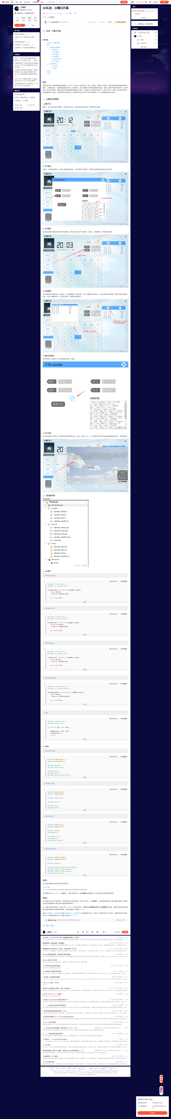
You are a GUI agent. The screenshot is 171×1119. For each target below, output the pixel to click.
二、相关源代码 (52, 64)
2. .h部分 (54, 68)
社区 (20, 2)
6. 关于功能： (55, 61)
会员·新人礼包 (141, 2)
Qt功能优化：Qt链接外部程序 (73, 913)
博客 (12, 2)
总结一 (49, 71)
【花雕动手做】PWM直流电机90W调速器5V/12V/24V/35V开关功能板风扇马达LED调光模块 (26, 65)
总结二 (49, 73)
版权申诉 (103, 1073)
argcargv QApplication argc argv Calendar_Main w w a (59, 731)
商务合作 (63, 1068)
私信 (33, 25)
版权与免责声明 (97, 1073)
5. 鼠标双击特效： (57, 59)
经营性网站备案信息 (97, 1071)
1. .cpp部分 (54, 66)
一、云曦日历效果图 (53, 47)
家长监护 (56, 1073)
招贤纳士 (58, 1068)
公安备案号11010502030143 (59, 1071)
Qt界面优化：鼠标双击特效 (54, 913)
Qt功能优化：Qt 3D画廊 (21, 100)
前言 (48, 45)
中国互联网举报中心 (72, 1073)
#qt (48, 925)
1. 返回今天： (55, 50)
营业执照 (115, 1073)
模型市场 (36, 2)
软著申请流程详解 (22, 34)
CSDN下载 (46, 887)
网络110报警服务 (63, 1073)
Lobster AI (114, 581)
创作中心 (155, 2)
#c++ (52, 925)
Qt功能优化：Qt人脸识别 (24, 45)
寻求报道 (69, 1068)
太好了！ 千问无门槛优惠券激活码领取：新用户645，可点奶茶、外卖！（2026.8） (26, 59)
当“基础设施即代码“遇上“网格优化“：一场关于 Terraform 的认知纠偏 (26, 84)
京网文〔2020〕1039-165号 (84, 1071)
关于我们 (52, 1068)
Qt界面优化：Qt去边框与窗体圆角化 (25, 48)
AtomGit (27, 2)
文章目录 (137, 14)
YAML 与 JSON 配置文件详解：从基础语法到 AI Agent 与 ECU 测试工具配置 (26, 80)
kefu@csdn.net (96, 1068)
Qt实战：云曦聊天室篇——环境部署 (25, 97)
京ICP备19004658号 (72, 1071)
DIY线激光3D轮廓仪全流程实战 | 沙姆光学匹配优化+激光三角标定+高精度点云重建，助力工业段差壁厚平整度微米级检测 (26, 73)
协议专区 (75, 1068)
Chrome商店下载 (81, 1073)
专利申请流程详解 (22, 42)
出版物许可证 (109, 1073)
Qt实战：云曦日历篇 (53, 43)
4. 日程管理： (55, 57)
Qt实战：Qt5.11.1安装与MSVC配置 (24, 38)
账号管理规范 (89, 1073)
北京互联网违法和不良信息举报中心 (110, 1071)
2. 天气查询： (55, 52)
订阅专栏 (125, 932)
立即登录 (152, 1113)
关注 (55, 932)
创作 (164, 2)
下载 (16, 2)
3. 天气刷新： (55, 54)
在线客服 (105, 1068)
